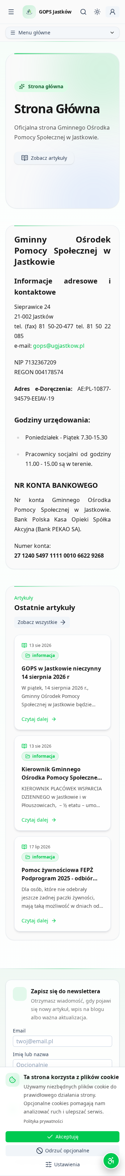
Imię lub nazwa (31, 1054)
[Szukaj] (83, 11)
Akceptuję (67, 1136)
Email (19, 1030)
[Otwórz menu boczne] (11, 11)
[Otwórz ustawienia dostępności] (111, 1160)
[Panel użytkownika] (112, 11)
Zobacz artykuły (49, 158)
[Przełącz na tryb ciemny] (97, 11)
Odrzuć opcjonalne (67, 1150)
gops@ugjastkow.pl (58, 345)
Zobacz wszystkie (37, 622)
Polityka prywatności (43, 1121)
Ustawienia (67, 1164)
